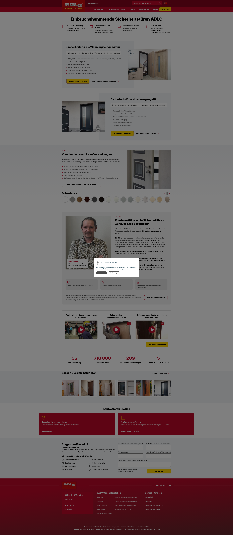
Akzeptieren (101, 273)
